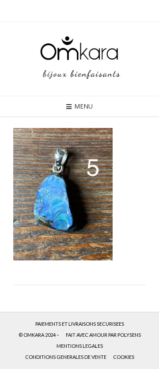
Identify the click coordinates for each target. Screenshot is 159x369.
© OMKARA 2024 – (39, 335)
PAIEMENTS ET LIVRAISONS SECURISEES (79, 324)
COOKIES (123, 357)
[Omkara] (79, 59)
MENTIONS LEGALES (80, 346)
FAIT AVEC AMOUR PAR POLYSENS (103, 335)
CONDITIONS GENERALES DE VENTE (65, 357)
